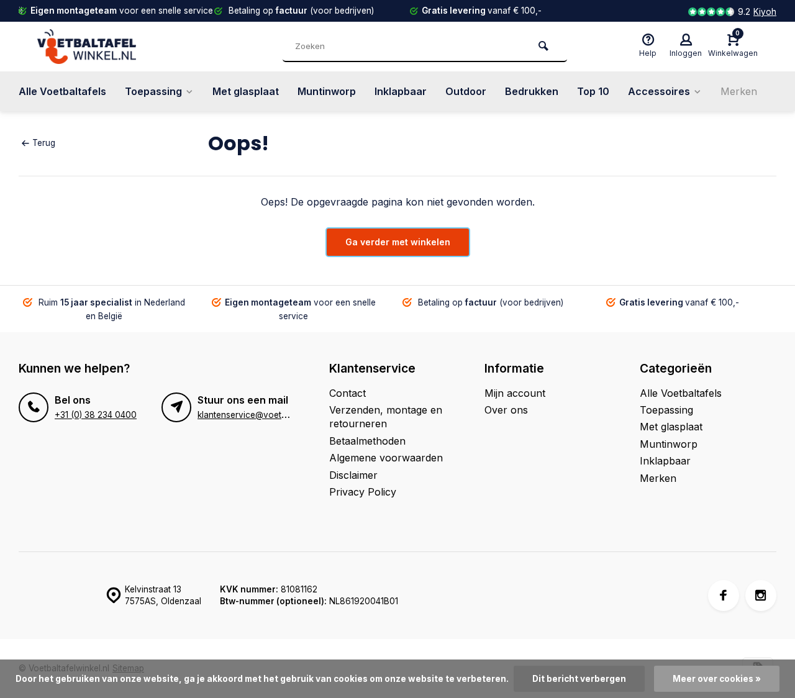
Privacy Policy (362, 492)
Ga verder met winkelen (397, 242)
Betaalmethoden (367, 441)
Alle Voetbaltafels (62, 91)
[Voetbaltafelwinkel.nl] (111, 46)
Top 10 (593, 91)
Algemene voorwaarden (386, 457)
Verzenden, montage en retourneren (385, 417)
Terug (43, 143)
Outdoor (465, 91)
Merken (738, 91)
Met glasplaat (245, 91)
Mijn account (514, 393)
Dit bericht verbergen (579, 679)
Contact (347, 393)
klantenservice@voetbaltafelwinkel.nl (271, 415)
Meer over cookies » (717, 679)
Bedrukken (531, 91)
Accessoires (659, 91)
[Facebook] (723, 595)
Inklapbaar (401, 91)
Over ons (506, 410)
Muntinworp (327, 91)
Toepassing (153, 91)
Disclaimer (353, 475)
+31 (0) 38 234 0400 (96, 415)
